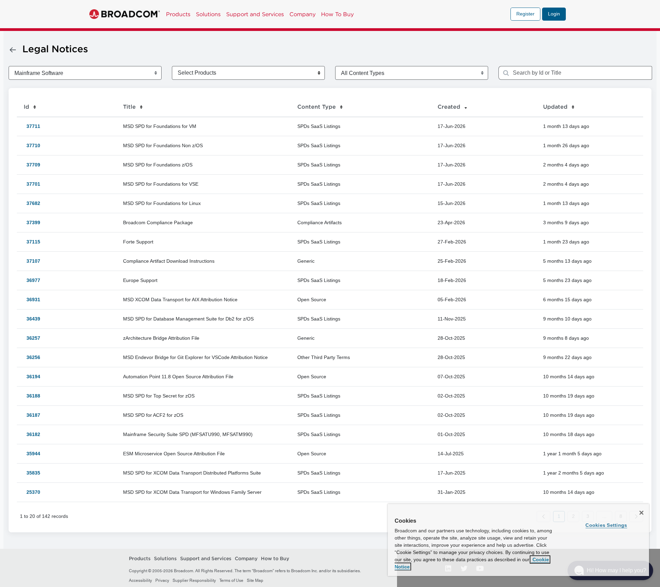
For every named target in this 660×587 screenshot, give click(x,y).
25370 (32, 492)
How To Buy (337, 14)
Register (525, 14)
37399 (32, 222)
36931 (32, 299)
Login (554, 14)
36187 (32, 415)
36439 (32, 319)
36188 (32, 396)
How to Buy (275, 559)
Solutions (208, 14)
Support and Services (255, 14)
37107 (32, 261)
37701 (32, 184)
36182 (32, 434)
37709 (32, 164)
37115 (32, 241)
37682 (32, 203)
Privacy (162, 580)
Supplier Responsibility (194, 580)
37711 (32, 126)
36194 (32, 376)
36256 (32, 357)
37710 (32, 145)
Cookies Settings (606, 525)
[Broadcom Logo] (124, 14)
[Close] (641, 513)
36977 (32, 280)
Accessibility (140, 580)
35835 (32, 473)
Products (178, 14)
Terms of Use (231, 580)
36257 (32, 338)
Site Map (255, 580)
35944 (32, 453)
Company (302, 14)
